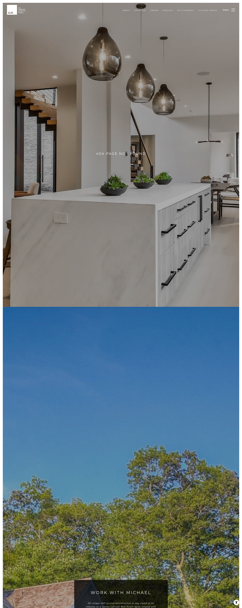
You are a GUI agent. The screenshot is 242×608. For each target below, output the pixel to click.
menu (226, 10)
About (126, 10)
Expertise (140, 10)
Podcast (168, 10)
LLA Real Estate (207, 10)
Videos (154, 10)
